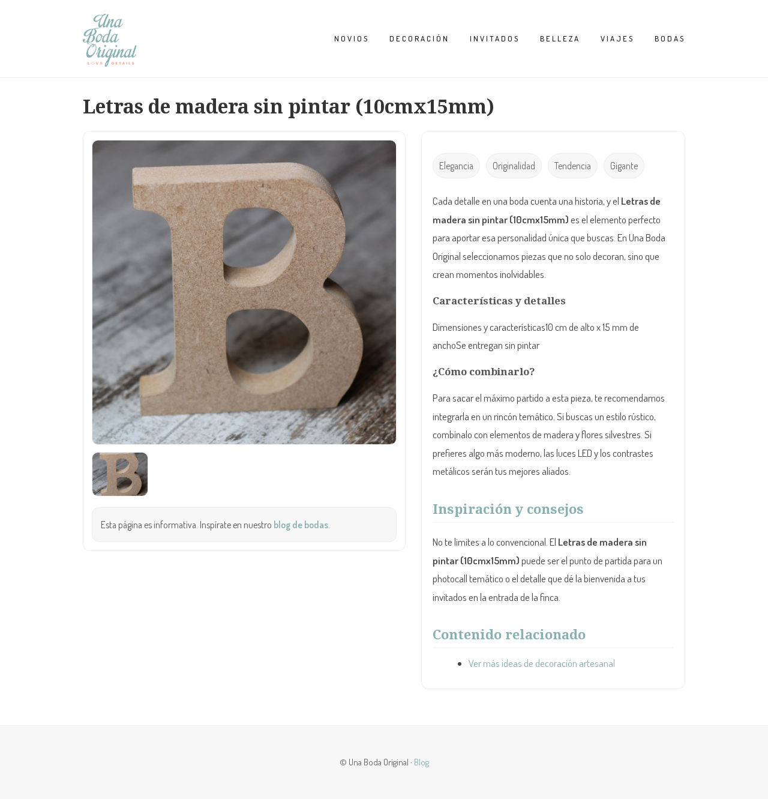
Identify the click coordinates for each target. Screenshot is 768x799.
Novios (351, 38)
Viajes (617, 38)
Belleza (560, 38)
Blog (421, 762)
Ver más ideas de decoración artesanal (542, 663)
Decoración (419, 38)
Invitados (495, 38)
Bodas (670, 38)
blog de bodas (301, 525)
